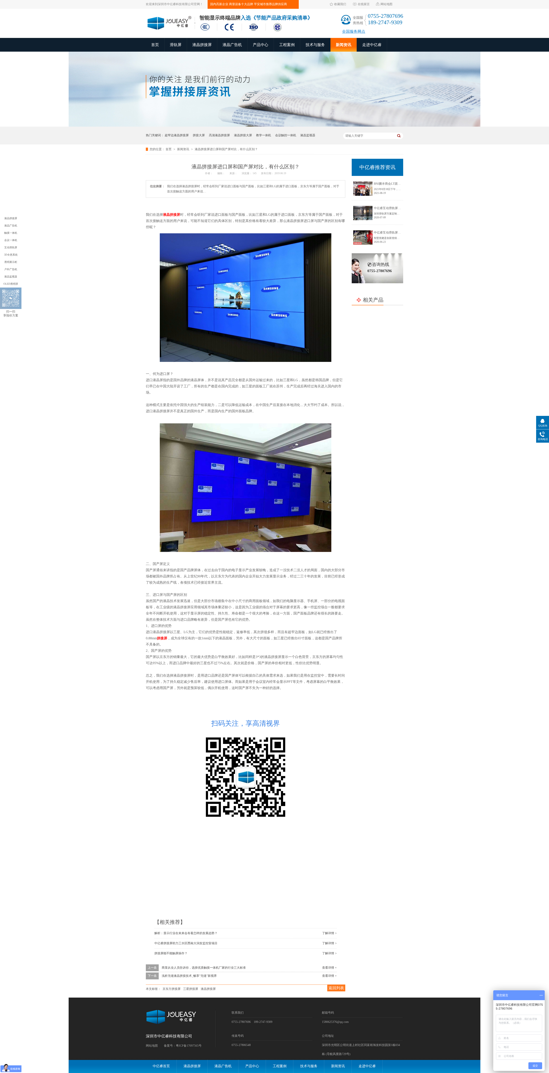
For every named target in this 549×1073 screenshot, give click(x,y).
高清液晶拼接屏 (219, 135)
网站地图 (386, 4)
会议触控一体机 (285, 135)
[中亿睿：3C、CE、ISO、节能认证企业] (242, 31)
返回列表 (336, 988)
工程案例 (287, 45)
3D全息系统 (11, 254)
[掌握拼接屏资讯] (274, 125)
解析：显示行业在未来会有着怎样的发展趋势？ (185, 933)
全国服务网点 (353, 31)
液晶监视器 (307, 135)
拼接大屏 (199, 135)
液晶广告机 (232, 45)
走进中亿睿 (372, 45)
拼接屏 (162, 638)
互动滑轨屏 (10, 247)
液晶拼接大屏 (243, 135)
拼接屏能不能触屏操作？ (170, 953)
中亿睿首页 (161, 1066)
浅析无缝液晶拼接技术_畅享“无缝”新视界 (189, 975)
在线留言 (364, 4)
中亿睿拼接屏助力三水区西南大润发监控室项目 (185, 943)
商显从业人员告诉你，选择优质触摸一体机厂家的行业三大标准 (204, 967)
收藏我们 (340, 4)
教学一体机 (263, 135)
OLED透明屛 (10, 283)
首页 (155, 45)
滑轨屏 (175, 45)
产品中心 (260, 45)
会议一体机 (10, 240)
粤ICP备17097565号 (189, 1045)
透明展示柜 (10, 262)
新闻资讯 (343, 45)
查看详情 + (329, 967)
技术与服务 (315, 45)
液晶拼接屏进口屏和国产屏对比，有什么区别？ (226, 149)
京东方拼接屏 (172, 989)
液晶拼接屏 (202, 45)
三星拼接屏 (190, 989)
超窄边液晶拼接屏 (177, 135)
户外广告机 (10, 269)
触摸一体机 (10, 232)
